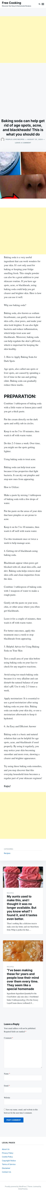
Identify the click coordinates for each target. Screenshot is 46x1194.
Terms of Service (8, 1164)
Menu (43, 4)
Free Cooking (11, 3)
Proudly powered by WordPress (16, 1186)
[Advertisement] (23, 39)
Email (7, 1085)
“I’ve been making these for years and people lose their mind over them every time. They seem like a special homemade (23, 979)
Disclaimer (6, 1168)
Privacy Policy (7, 1153)
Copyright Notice (9, 1160)
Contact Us (6, 1172)
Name (7, 1073)
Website (7, 1097)
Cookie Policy (7, 1157)
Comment (8, 1038)
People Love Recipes (15, 139)
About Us (5, 1149)
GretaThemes (22, 1189)
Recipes (7, 853)
